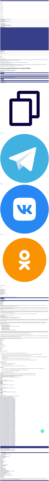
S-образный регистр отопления (4, 29)
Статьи (1, 43)
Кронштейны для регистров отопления (13, 60)
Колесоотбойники (7, 59)
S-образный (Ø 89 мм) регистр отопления (40, 64)
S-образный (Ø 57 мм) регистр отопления (17, 64)
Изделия (1, 467)
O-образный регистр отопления (4, 30)
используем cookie (15, 478)
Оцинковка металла (3, 465)
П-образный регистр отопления (4, 62)
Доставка (11, 372)
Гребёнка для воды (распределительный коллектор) (7, 35)
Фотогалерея (2, 46)
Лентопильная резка (3, 41)
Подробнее (2, 374)
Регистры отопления (3, 28)
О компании (2, 458)
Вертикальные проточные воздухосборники (6, 33)
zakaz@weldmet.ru (39, 356)
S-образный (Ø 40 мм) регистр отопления (6, 64)
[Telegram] (1, 477)
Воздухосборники (2, 59)
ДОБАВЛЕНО (2, 73)
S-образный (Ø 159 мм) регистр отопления (17, 65)
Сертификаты (2, 44)
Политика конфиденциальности (4, 456)
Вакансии (1, 47)
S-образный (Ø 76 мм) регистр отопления (28, 64)
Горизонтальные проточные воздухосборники (6, 32)
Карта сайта (2, 475)
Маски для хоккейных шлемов (4, 36)
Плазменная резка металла (4, 40)
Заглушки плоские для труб (4, 34)
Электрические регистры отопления (5, 31)
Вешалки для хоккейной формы (37, 59)
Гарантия (1, 45)
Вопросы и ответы (2, 461)
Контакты (1, 466)
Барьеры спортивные (3, 37)
